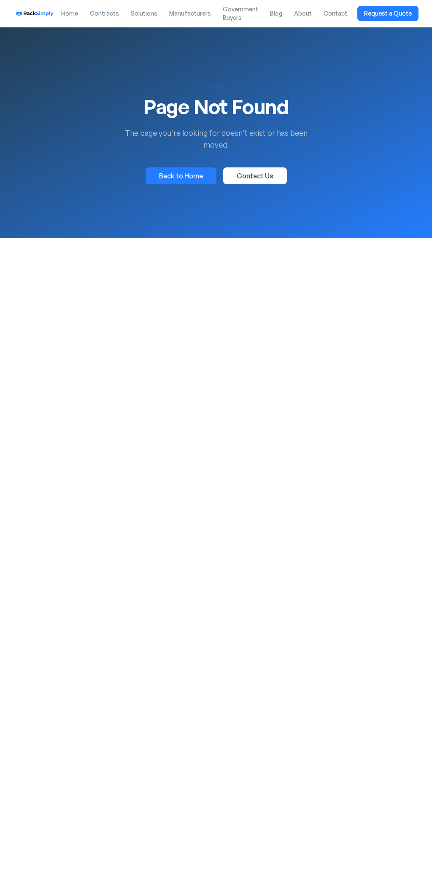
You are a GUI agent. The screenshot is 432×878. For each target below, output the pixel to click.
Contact (335, 13)
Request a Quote (388, 13)
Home (69, 13)
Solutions (144, 13)
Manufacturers (190, 13)
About (303, 13)
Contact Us (255, 176)
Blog (276, 13)
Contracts (104, 13)
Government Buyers (240, 13)
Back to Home (181, 176)
